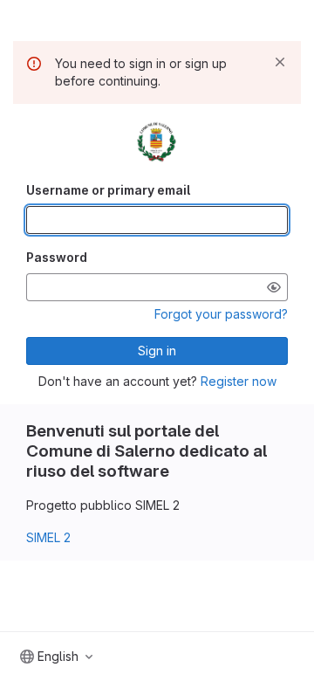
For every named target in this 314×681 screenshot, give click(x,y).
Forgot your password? (221, 313)
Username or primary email (108, 189)
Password (56, 257)
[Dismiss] (280, 62)
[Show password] (274, 287)
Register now (238, 381)
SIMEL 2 (48, 537)
